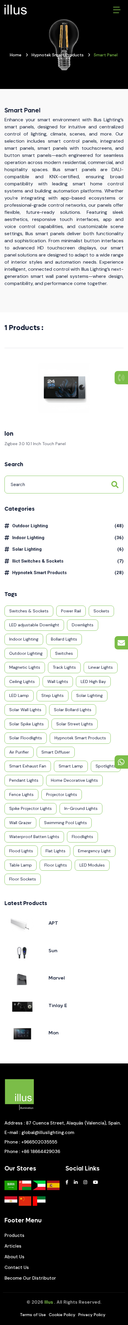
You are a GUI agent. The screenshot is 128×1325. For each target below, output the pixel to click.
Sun (53, 950)
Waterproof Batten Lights (34, 836)
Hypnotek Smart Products (58, 55)
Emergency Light (94, 850)
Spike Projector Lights (30, 808)
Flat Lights (55, 850)
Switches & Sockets (29, 611)
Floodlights (82, 836)
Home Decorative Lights (74, 780)
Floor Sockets (22, 879)
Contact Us (16, 1267)
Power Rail (71, 611)
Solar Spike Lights (26, 724)
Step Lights (52, 695)
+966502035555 (39, 1142)
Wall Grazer (20, 822)
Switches (64, 653)
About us (14, 1257)
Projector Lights (61, 794)
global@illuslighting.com (47, 1133)
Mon (54, 1033)
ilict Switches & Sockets (37, 561)
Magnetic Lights (24, 667)
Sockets (101, 611)
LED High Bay (93, 681)
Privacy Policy (91, 1314)
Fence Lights (21, 794)
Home (15, 55)
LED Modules (92, 865)
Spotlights (106, 766)
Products (14, 1235)
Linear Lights (100, 667)
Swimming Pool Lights (65, 822)
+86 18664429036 (40, 1151)
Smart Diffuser (55, 752)
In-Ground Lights (81, 808)
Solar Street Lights (74, 724)
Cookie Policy (62, 1314)
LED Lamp (19, 695)
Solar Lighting (27, 549)
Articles (12, 1246)
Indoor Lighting (28, 537)
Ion (8, 434)
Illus (48, 1302)
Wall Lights (57, 681)
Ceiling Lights (22, 681)
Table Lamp (20, 865)
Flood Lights (21, 850)
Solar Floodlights (25, 737)
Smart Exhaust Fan (27, 766)
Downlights (82, 625)
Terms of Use (33, 1314)
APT (53, 923)
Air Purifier (19, 752)
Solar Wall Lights (25, 709)
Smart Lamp (71, 766)
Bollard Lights (64, 639)
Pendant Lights (23, 780)
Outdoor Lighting (30, 525)
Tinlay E (58, 1005)
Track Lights (64, 667)
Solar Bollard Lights (72, 709)
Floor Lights (55, 865)
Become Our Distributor (30, 1278)
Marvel (57, 978)
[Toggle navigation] (117, 9)
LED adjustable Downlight (34, 625)
